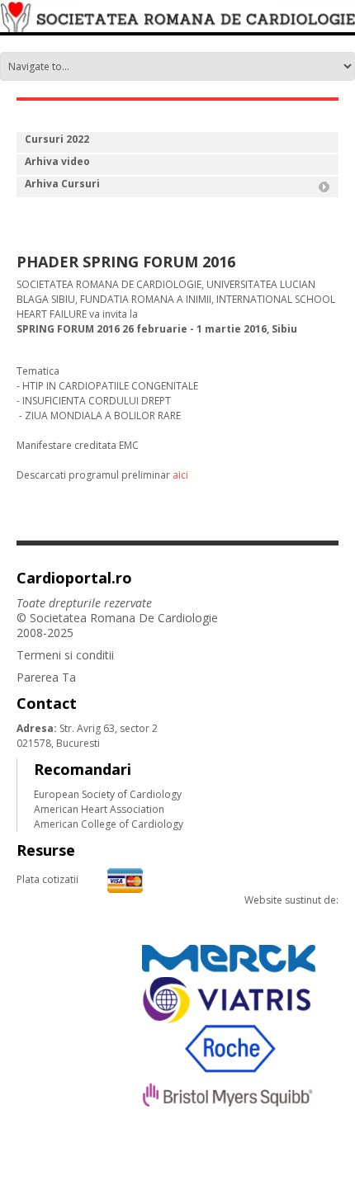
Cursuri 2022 (57, 139)
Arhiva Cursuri (62, 184)
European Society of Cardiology (108, 794)
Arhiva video (57, 161)
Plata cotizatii (47, 879)
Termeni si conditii (65, 655)
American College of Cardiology (108, 824)
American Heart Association (99, 809)
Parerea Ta (46, 677)
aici (180, 475)
